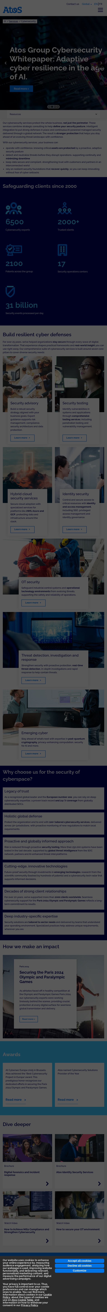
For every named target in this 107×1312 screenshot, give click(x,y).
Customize (79, 1270)
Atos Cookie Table (22, 1299)
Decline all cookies (80, 1265)
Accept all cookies (79, 1260)
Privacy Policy (29, 1305)
